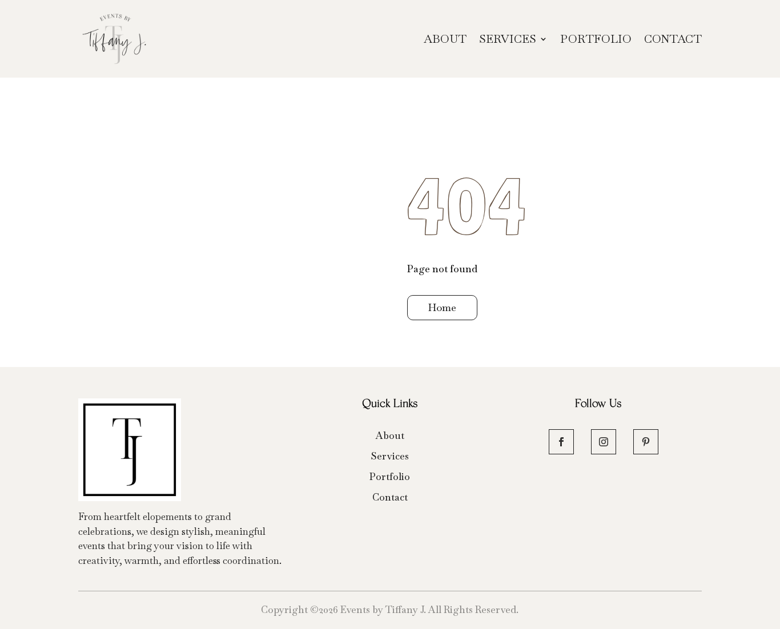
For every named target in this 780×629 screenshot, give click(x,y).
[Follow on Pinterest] (645, 441)
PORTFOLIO (596, 38)
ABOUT (445, 38)
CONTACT (673, 38)
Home (442, 307)
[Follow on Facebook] (561, 441)
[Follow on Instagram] (603, 441)
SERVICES (507, 38)
